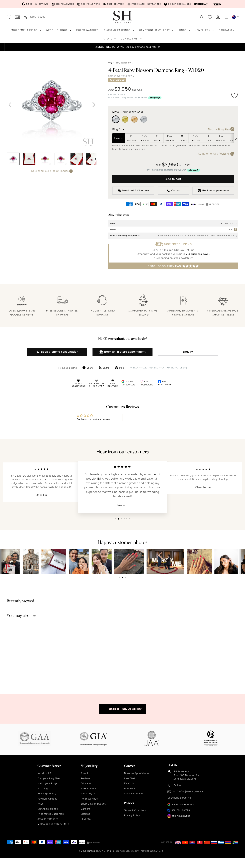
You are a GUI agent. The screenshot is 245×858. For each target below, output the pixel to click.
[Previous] (10, 104)
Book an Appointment (137, 773)
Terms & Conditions (135, 810)
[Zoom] (52, 104)
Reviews (85, 778)
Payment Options (47, 799)
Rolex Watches (87, 30)
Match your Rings (47, 783)
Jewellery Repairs (48, 819)
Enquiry (188, 351)
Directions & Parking (179, 798)
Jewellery (203, 30)
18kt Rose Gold (134, 119)
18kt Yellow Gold (125, 119)
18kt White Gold (115, 119)
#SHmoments (88, 788)
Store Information (134, 793)
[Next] (93, 104)
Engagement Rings (24, 30)
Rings (183, 30)
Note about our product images (50, 171)
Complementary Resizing (213, 154)
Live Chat (129, 778)
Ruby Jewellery (123, 62)
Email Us (129, 783)
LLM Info (86, 819)
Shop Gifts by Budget (93, 804)
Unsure (118, 138)
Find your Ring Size (49, 778)
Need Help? (44, 773)
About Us (86, 773)
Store (108, 38)
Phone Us (129, 788)
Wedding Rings (57, 30)
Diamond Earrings (118, 30)
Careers (85, 809)
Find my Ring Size (219, 129)
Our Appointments (48, 809)
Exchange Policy (47, 793)
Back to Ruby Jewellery (125, 709)
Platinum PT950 (143, 119)
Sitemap (85, 814)
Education (226, 30)
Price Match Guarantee (51, 814)
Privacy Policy (132, 815)
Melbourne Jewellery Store (53, 824)
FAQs (41, 804)
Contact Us (130, 38)
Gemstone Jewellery (155, 30)
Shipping (43, 788)
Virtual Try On (88, 793)
